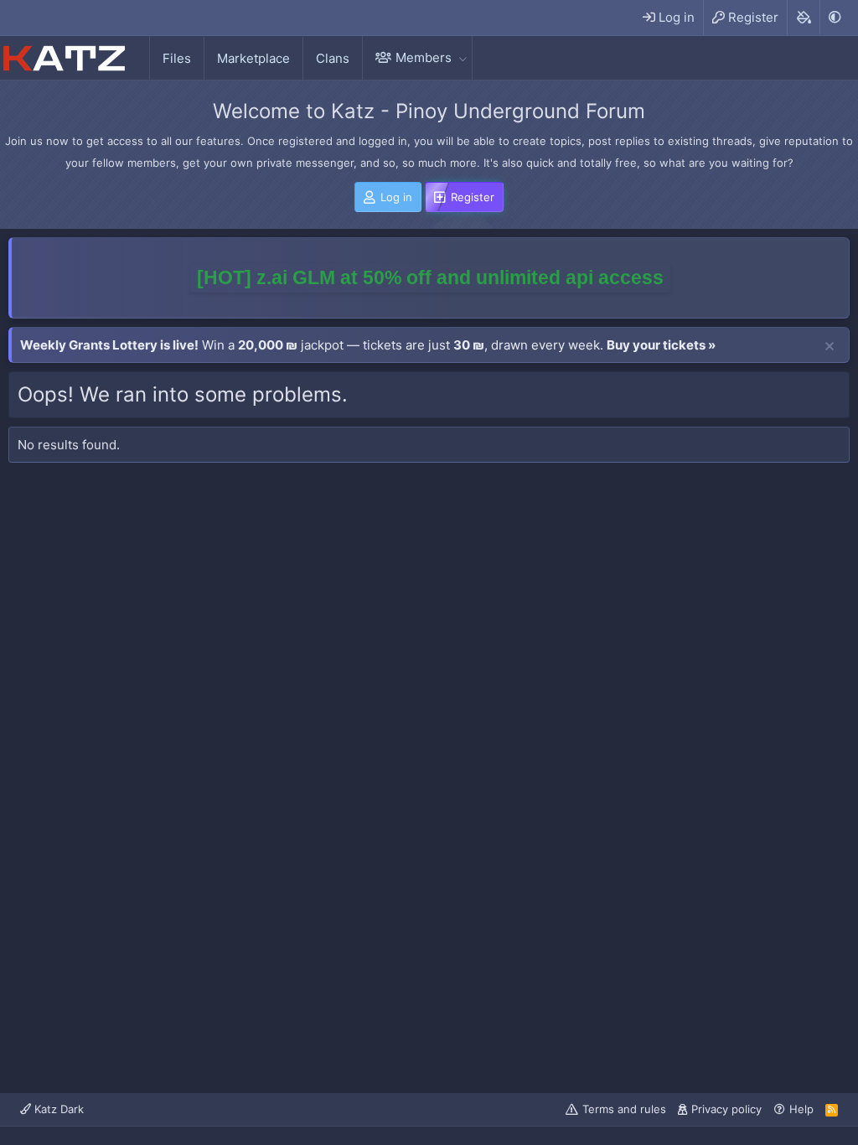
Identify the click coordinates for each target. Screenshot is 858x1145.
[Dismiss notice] (829, 347)
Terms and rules (624, 1109)
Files (177, 58)
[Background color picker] (803, 17)
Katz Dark (57, 1109)
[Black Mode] (834, 17)
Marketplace (253, 58)
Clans (332, 58)
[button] (462, 57)
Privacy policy (726, 1109)
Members (423, 57)
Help (801, 1109)
